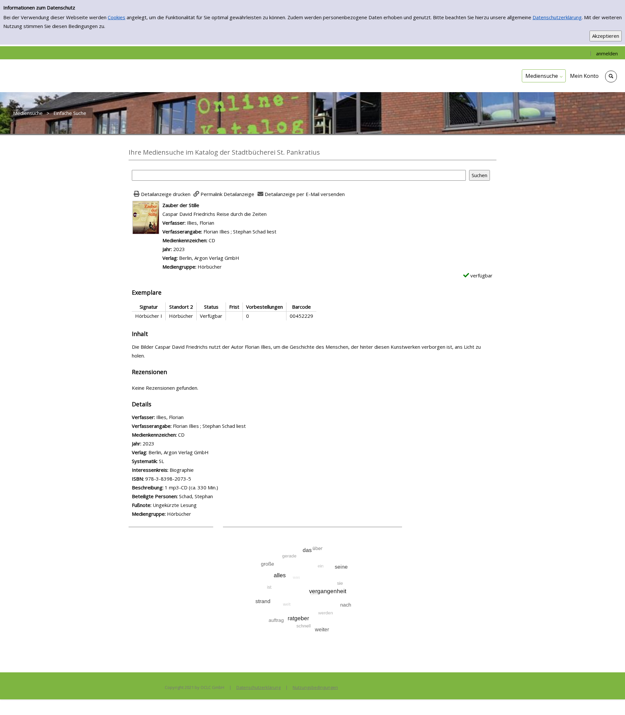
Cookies (116, 17)
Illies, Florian (200, 222)
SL (161, 461)
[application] (544, 75)
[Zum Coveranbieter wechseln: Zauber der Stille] (145, 217)
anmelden (607, 53)
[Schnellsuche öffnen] (611, 76)
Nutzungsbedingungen (315, 687)
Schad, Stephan (196, 496)
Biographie (182, 470)
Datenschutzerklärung (557, 17)
